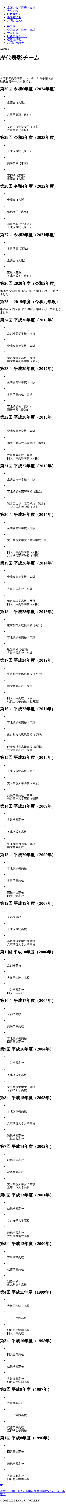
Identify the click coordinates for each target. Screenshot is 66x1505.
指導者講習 (14, 17)
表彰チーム (17, 13)
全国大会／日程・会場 (21, 29)
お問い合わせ (15, 20)
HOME (11, 26)
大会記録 (12, 10)
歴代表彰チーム (17, 36)
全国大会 (21, 7)
